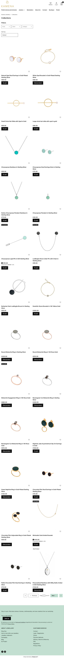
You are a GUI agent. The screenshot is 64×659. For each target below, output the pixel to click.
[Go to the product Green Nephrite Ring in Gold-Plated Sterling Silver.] (16, 471)
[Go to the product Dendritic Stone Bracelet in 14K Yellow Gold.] (48, 288)
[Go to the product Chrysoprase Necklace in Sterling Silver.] (16, 149)
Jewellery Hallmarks (6, 635)
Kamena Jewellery (5, 14)
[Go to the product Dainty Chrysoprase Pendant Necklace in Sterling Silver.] (16, 194)
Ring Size (3, 631)
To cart (5, 83)
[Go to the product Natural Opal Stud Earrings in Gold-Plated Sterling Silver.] (16, 57)
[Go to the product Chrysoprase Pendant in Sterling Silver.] (48, 194)
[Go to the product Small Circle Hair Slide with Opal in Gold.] (16, 103)
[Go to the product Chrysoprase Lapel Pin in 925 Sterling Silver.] (16, 240)
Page (41, 595)
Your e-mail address (6, 615)
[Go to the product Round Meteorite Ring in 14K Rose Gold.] (48, 333)
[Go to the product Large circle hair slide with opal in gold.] (48, 103)
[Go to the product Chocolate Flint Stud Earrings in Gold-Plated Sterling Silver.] (48, 471)
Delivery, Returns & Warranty (41, 639)
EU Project (4, 641)
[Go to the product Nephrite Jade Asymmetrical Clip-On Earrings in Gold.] (48, 425)
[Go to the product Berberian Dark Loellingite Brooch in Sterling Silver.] (16, 288)
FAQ (34, 641)
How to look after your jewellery (9, 633)
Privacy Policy (11, 624)
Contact (35, 631)
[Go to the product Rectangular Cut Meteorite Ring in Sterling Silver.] (48, 379)
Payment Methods (38, 637)
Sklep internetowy (30, 656)
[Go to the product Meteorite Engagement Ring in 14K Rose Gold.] (16, 379)
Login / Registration (38, 633)
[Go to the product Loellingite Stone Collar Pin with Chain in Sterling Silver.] (48, 240)
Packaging (4, 637)
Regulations (36, 643)
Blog (2, 639)
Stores (35, 635)
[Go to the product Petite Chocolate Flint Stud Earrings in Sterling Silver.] (16, 564)
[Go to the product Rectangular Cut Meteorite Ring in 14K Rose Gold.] (16, 425)
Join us (6, 618)
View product (38, 83)
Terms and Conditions (20, 622)
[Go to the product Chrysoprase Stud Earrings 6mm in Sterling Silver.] (48, 149)
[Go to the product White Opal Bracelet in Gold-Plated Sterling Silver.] (48, 57)
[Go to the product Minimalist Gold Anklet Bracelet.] (48, 517)
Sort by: (3, 31)
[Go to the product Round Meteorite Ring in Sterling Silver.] (16, 333)
